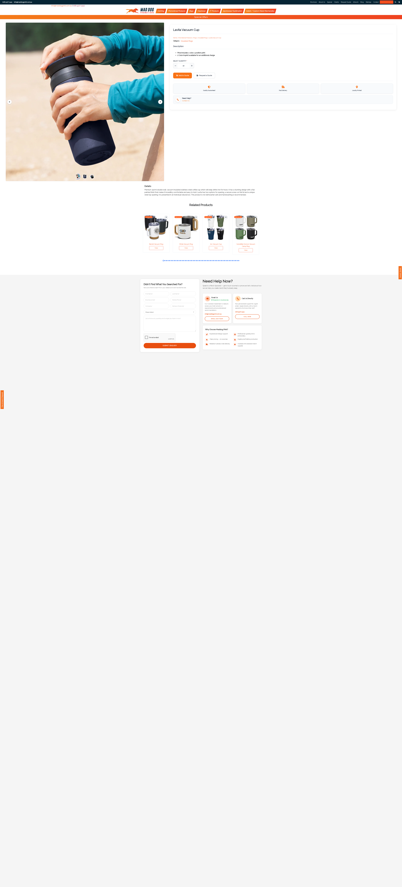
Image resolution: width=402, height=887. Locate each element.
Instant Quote (400, 273)
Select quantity (180, 61)
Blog (362, 2)
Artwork (355, 2)
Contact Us (185, 101)
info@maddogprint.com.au (61, 6)
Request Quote (346, 2)
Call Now (247, 316)
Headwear (201, 11)
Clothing (160, 11)
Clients (336, 2)
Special (329, 2)
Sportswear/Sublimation (232, 11)
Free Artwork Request (2, 399)
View (156, 248)
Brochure (313, 2)
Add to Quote (184, 75)
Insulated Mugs (187, 41)
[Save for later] (166, 217)
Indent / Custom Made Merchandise (260, 11)
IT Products (214, 11)
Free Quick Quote (386, 2)
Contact (376, 2)
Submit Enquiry (170, 345)
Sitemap (368, 2)
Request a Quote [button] (205, 75)
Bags (191, 11)
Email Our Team (217, 318)
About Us (322, 2)
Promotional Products (177, 11)
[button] (395, 2)
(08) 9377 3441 (79, 6)
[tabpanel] (156, 233)
